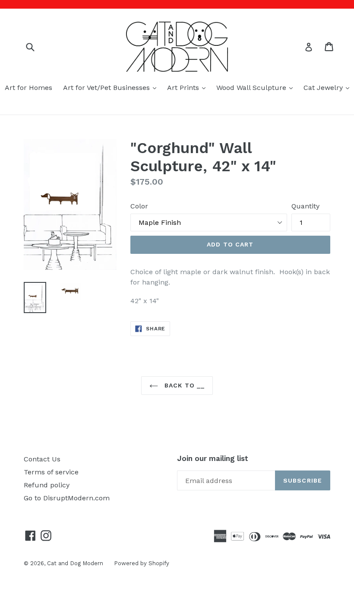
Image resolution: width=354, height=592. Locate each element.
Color (139, 206)
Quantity (305, 206)
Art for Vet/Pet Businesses (112, 87)
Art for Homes (28, 87)
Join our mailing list (212, 458)
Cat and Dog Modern (75, 563)
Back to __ (183, 385)
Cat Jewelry (328, 87)
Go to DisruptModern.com (67, 498)
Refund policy (47, 485)
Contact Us (42, 459)
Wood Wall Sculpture (256, 87)
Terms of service (51, 472)
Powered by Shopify (141, 563)
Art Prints (188, 87)
